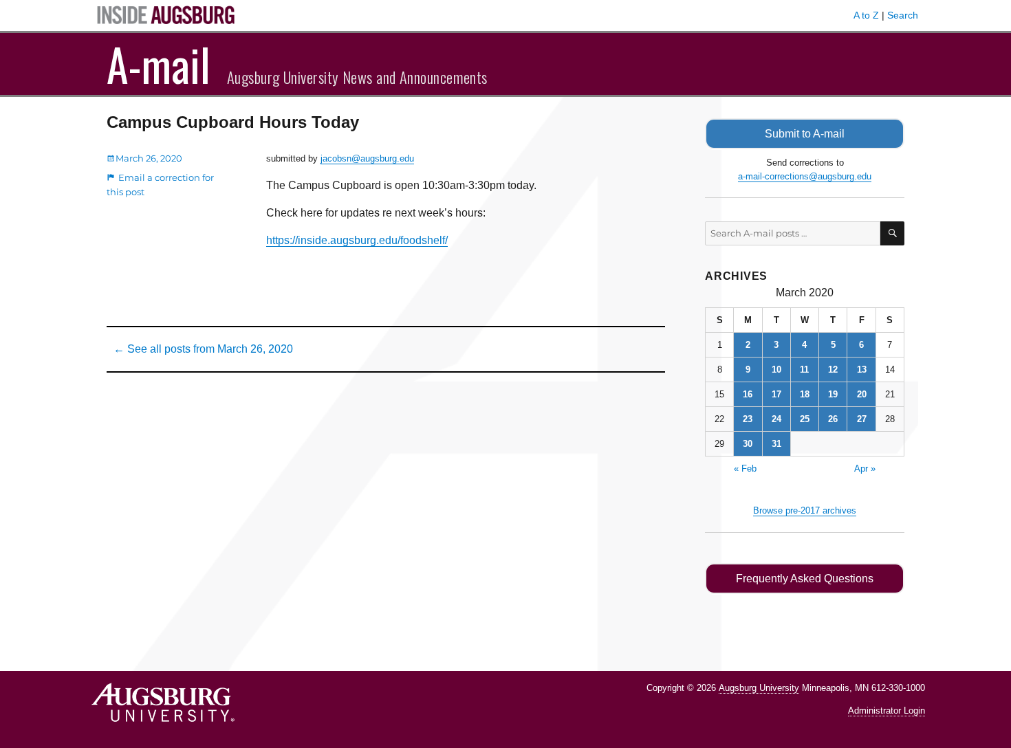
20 (862, 394)
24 (776, 419)
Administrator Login (886, 710)
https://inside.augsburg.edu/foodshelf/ (357, 240)
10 (776, 369)
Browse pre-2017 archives (804, 510)
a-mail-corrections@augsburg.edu (804, 176)
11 (804, 369)
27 (862, 419)
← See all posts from (203, 349)
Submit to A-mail (805, 134)
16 (747, 394)
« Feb (745, 468)
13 (862, 369)
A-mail (158, 64)
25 (804, 419)
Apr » (865, 468)
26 (833, 419)
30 (747, 444)
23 (747, 419)
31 (776, 444)
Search (902, 15)
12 (833, 369)
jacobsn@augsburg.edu (367, 158)
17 (776, 394)
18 (804, 394)
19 (833, 394)
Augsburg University (759, 688)
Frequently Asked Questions (804, 578)
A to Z (866, 15)
